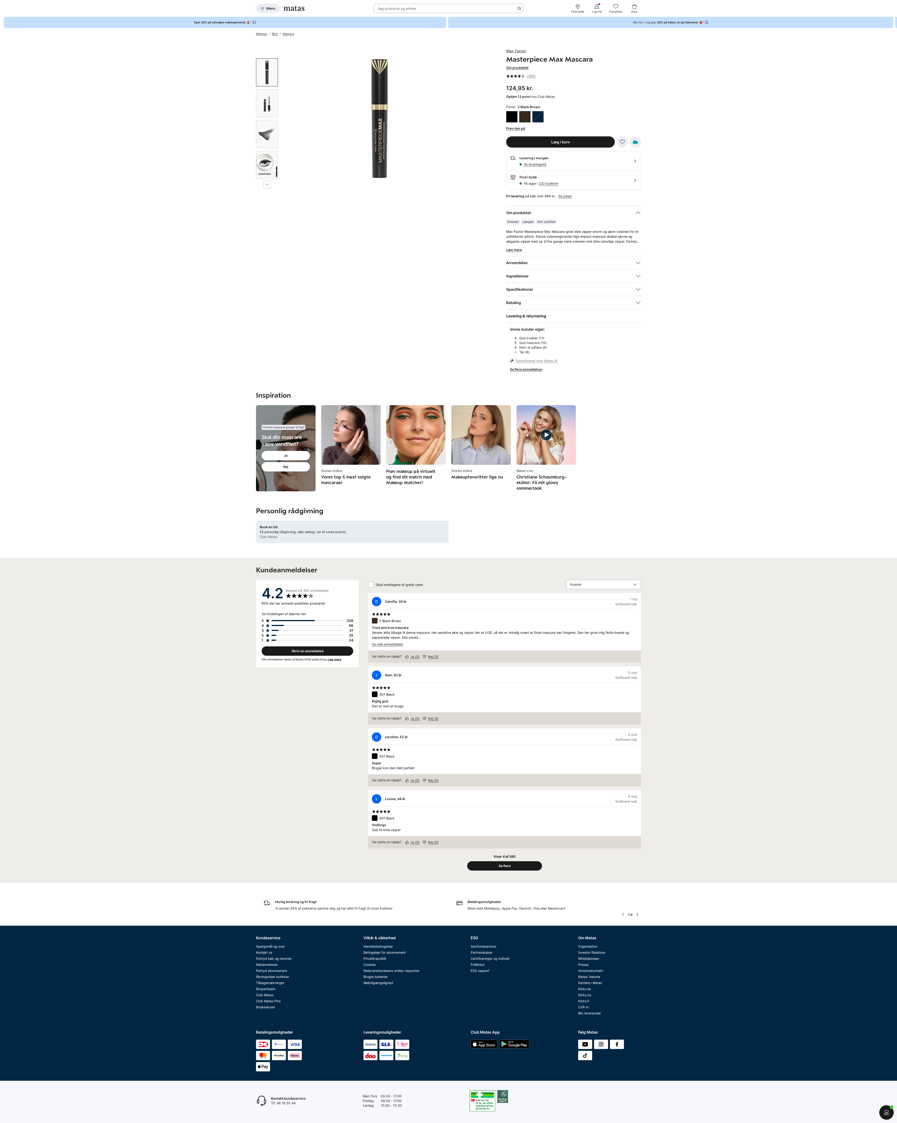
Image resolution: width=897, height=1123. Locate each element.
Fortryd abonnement (271, 971)
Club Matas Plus (268, 1001)
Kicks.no (584, 995)
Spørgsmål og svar (270, 946)
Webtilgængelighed (378, 983)
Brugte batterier (375, 977)
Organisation (588, 946)
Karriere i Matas (590, 983)
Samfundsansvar (483, 946)
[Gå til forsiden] (294, 8)
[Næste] (267, 184)
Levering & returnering (526, 316)
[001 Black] (511, 116)
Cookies (369, 965)
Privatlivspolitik (374, 958)
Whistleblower (588, 958)
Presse (583, 965)
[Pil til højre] (893, 22)
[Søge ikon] (519, 8)
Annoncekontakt (590, 971)
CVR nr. (583, 1007)
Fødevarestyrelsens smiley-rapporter (391, 971)
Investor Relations (591, 952)
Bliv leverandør (589, 1013)
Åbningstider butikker (272, 977)
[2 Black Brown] (524, 116)
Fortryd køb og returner (274, 958)
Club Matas (264, 995)
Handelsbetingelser (378, 946)
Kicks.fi (583, 1001)
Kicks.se (584, 989)
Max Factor (516, 51)
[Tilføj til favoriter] (622, 142)
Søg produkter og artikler (397, 9)
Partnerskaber (481, 952)
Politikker (478, 965)
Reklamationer (267, 965)
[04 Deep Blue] (538, 116)
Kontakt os (264, 952)
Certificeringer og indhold (490, 958)
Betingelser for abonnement (384, 952)
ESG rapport (480, 971)
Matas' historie (589, 977)
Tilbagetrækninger (270, 983)
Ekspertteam (265, 989)
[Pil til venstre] (623, 914)
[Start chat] (886, 1112)
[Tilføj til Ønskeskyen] (635, 142)
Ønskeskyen (265, 1007)
